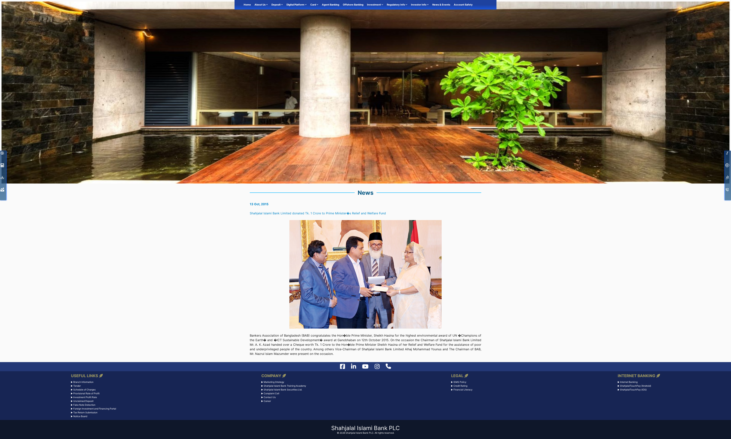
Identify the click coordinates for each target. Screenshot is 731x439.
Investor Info (419, 4)
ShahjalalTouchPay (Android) (635, 385)
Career (267, 401)
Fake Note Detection (84, 404)
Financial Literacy (462, 389)
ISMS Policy (459, 382)
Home (247, 4)
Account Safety (463, 4)
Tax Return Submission (85, 412)
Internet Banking (629, 382)
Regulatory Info (396, 4)
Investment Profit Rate (85, 397)
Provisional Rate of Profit (86, 393)
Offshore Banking (353, 4)
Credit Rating (460, 385)
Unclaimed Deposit (83, 401)
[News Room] (3, 191)
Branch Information (83, 382)
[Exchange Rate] (3, 154)
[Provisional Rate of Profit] (3, 166)
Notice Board (80, 416)
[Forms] (3, 179)
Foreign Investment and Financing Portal (94, 408)
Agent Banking (330, 4)
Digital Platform (295, 4)
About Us (260, 4)
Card (313, 4)
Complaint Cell (271, 393)
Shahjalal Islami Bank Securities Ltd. (283, 389)
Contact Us (270, 397)
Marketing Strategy (274, 382)
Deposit (276, 4)
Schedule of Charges (84, 389)
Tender (77, 385)
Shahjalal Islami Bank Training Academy (285, 385)
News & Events (441, 4)
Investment (374, 4)
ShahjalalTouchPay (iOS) (633, 389)
